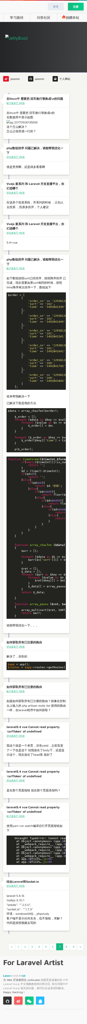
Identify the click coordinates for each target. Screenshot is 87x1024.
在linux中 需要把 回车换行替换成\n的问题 (35, 98)
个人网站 (64, 79)
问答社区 (43, 17)
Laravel (8, 984)
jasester (15, 79)
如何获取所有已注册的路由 (24, 642)
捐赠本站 (72, 17)
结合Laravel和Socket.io (23, 881)
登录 (55, 6)
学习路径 (16, 17)
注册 (76, 6)
